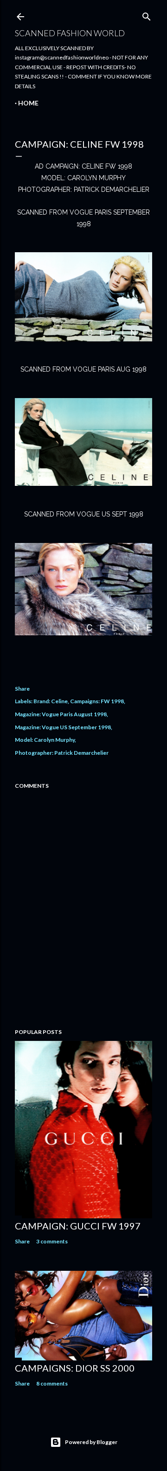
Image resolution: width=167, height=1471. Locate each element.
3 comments (52, 1241)
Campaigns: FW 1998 (97, 701)
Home (28, 103)
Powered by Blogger (91, 1441)
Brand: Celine (50, 701)
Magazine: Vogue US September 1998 (63, 727)
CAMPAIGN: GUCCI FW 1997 (78, 1225)
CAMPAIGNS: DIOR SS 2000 (75, 1367)
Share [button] (22, 688)
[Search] (146, 15)
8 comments (52, 1383)
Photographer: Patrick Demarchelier (62, 752)
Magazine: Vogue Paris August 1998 (61, 714)
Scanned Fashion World (70, 33)
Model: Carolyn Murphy (45, 739)
